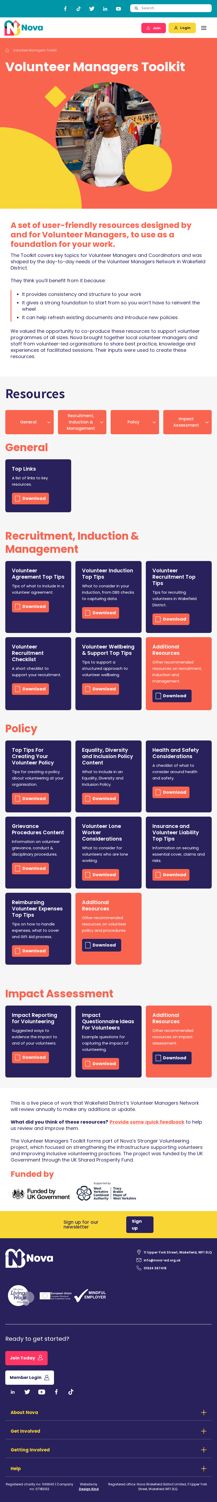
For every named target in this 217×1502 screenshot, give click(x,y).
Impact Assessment (186, 422)
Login (185, 27)
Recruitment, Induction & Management (81, 422)
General (28, 422)
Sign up (137, 1224)
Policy (133, 422)
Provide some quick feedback (147, 1122)
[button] (204, 28)
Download (34, 498)
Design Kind (89, 1489)
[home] (23, 28)
